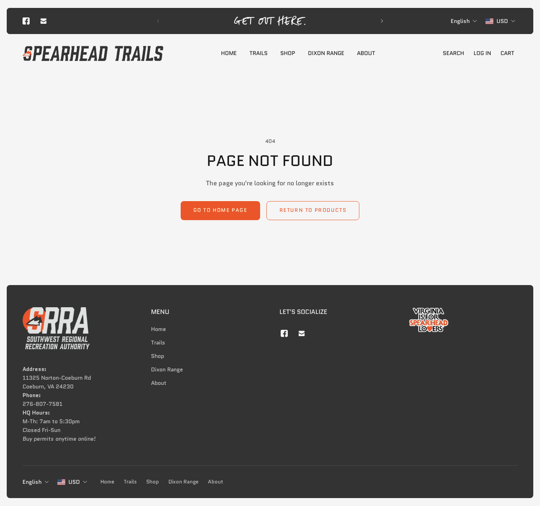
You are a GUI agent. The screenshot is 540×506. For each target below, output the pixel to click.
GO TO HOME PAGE (220, 210)
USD (74, 482)
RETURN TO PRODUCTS (313, 210)
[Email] (43, 21)
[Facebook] (26, 21)
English (32, 482)
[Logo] (93, 53)
